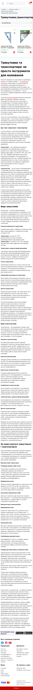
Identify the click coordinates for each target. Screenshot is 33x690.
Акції (2, 672)
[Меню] (3, 3)
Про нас (3, 649)
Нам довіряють (5, 656)
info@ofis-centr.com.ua (23, 670)
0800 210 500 (21, 668)
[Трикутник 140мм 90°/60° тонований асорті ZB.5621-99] (8, 36)
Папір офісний (5, 675)
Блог (2, 670)
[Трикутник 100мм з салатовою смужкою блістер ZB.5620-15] (24, 36)
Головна (3, 668)
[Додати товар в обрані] (14, 29)
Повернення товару (23, 652)
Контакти (4, 650)
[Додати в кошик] (14, 52)
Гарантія (19, 650)
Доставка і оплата (22, 649)
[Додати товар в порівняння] (14, 33)
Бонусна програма (6, 658)
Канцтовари (4, 673)
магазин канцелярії (12, 97)
